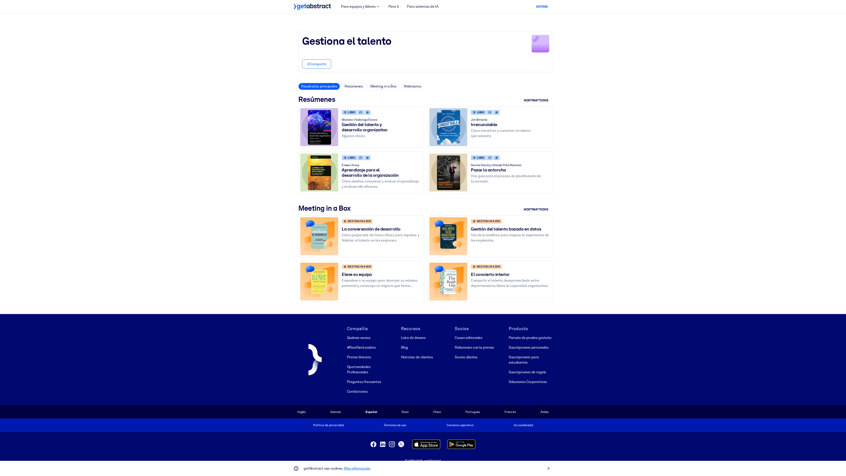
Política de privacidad (328, 425)
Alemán (335, 412)
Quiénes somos (358, 338)
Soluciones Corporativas (528, 382)
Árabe (544, 412)
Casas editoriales (468, 338)
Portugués (473, 412)
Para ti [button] (393, 6)
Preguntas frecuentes (364, 382)
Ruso (405, 412)
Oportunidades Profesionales (359, 369)
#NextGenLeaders (361, 347)
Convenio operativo (460, 425)
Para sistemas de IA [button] (422, 6)
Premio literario (359, 357)
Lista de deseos (413, 338)
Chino (437, 412)
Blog (404, 347)
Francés (510, 412)
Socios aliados (466, 357)
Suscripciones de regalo (527, 372)
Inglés (301, 412)
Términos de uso (395, 425)
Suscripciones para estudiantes (524, 359)
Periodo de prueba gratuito (530, 338)
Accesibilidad (523, 425)
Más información (357, 468)
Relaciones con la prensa (474, 347)
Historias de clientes (417, 357)
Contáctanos (357, 391)
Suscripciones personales (528, 347)
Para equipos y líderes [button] (358, 6)
